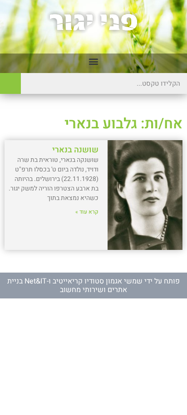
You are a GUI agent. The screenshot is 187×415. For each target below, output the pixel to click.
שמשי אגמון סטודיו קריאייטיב (98, 281)
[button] (93, 61)
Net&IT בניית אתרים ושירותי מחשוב (67, 285)
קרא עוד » (86, 212)
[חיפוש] (10, 83)
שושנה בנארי (75, 150)
